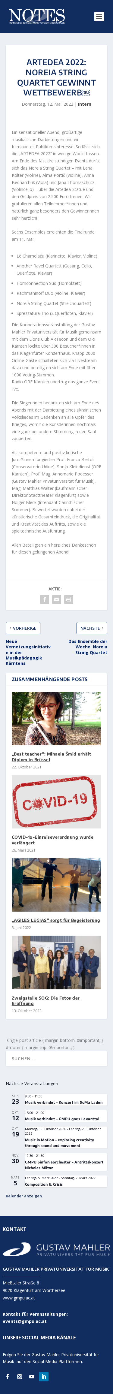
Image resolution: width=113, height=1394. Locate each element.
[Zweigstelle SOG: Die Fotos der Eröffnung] (57, 962)
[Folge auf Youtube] (31, 1376)
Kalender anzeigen (24, 1196)
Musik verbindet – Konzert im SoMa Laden (64, 1102)
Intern (84, 104)
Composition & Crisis (44, 1184)
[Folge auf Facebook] (7, 1376)
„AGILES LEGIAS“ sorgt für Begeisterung (56, 920)
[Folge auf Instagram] (19, 1376)
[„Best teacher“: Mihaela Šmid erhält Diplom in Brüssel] (57, 719)
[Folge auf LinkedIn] (44, 1376)
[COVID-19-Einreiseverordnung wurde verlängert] (57, 802)
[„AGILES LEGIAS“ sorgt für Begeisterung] (57, 885)
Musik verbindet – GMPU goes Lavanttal (62, 1119)
